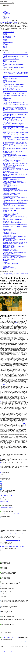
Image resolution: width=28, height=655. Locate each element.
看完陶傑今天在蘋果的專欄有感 (10, 250)
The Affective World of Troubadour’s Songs (12, 89)
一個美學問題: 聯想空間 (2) (9, 233)
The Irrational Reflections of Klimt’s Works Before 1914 (15, 142)
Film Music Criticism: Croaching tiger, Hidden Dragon (14, 107)
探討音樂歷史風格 (7, 37)
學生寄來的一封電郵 (8, 152)
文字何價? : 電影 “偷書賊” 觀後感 (11, 59)
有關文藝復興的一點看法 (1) (9, 249)
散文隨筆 (5, 39)
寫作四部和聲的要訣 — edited (10, 194)
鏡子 (4, 63)
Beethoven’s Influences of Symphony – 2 (11, 186)
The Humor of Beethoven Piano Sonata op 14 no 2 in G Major (14, 273)
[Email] (14, 486)
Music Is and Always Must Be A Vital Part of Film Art (14, 108)
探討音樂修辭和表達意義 (9, 36)
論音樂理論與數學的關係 (9, 167)
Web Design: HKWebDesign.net (7, 651)
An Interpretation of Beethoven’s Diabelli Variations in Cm (15, 52)
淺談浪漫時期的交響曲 (8, 232)
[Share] (14, 489)
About (4, 16)
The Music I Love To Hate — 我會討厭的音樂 (13, 151)
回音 (4, 66)
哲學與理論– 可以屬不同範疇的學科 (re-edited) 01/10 (15, 242)
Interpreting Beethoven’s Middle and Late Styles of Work (15, 190)
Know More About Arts (5, 501)
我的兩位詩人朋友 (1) (8, 230)
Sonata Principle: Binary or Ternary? (10, 196)
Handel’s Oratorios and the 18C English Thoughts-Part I (15, 114)
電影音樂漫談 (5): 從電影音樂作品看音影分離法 (14, 208)
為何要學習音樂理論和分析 (9, 154)
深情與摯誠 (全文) (7, 98)
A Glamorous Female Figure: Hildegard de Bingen (13, 64)
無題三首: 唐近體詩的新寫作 (9, 61)
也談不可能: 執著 (7, 122)
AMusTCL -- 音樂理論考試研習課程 (8, 22)
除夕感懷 (5, 211)
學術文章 (5, 33)
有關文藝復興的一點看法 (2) (9, 210)
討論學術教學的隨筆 (8, 42)
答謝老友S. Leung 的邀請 (9, 247)
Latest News (5, 12)
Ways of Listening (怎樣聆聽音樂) (10, 263)
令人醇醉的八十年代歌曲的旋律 (10, 161)
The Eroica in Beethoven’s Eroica (10, 119)
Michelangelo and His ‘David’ (9, 268)
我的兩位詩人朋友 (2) (8, 229)
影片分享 (5, 34)
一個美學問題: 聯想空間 (8, 267)
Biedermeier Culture (7, 191)
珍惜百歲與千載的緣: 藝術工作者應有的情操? (13, 93)
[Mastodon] (14, 484)
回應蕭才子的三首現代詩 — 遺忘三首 (12, 255)
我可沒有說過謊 (6, 100)
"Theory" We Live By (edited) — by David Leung (14, 246)
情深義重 (5, 262)
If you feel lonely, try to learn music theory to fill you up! (12, 546)
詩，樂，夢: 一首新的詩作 (9, 88)
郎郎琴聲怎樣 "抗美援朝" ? (9, 215)
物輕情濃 (5, 60)
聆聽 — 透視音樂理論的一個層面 (10, 172)
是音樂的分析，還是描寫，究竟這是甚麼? (13, 168)
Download (5, 14)
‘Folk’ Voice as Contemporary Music (11, 110)
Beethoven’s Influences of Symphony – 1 (11, 189)
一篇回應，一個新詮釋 (8, 32)
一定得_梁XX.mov (7, 235)
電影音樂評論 (6, 45)
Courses (4, 11)
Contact (4, 18)
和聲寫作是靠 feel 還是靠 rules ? (10, 185)
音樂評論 (5, 47)
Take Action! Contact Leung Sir (13, 540)
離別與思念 (5, 99)
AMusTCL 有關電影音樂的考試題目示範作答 (13, 126)
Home (4, 10)
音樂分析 (5, 46)
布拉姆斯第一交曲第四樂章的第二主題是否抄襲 (14, 256)
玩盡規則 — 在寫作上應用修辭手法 (11, 179)
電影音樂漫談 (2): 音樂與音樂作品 (11, 221)
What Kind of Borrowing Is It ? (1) (10, 214)
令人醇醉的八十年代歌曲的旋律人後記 (12, 160)
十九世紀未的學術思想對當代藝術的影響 (12, 181)
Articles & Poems (6, 13)
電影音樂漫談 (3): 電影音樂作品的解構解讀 (13, 219)
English (7, 5)
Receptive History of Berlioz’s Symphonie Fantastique (14, 120)
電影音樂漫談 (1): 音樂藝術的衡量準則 (12, 222)
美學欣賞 (5, 40)
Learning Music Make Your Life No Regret (9, 513)
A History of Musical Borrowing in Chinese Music (13, 123)
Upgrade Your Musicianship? (6, 507)
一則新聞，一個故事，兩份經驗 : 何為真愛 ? (13, 67)
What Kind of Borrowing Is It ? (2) (10, 213)
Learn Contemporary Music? (6, 495)
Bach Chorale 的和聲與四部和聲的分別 (12, 193)
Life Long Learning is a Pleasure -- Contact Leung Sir (11, 533)
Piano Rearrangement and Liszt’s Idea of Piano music (14, 124)
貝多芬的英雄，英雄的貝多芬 (10, 188)
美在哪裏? (5, 260)
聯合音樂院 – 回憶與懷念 (9, 115)
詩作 (4, 43)
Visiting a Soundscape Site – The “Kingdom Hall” (13, 165)
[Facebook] (14, 482)
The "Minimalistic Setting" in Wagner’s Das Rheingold (14, 109)
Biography (7, 17)
